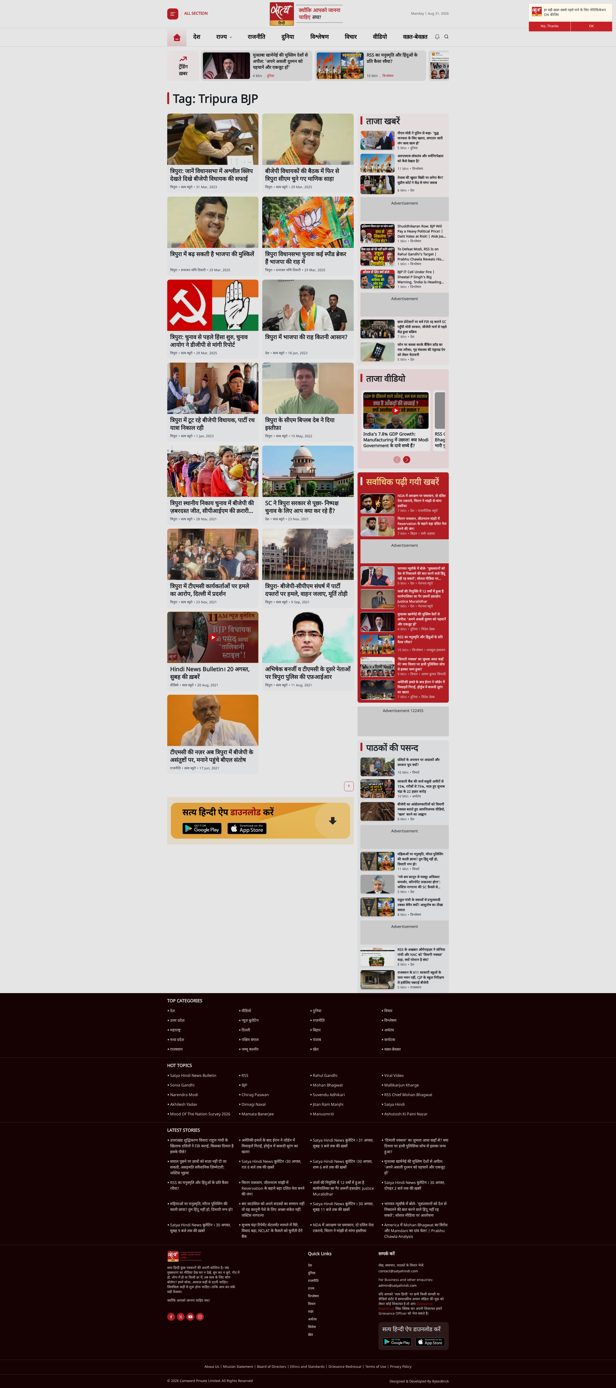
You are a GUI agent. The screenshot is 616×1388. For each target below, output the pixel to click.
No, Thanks (550, 26)
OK (591, 26)
